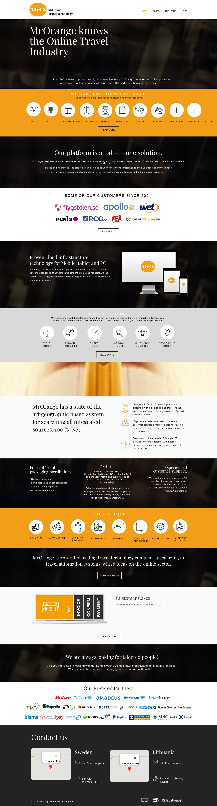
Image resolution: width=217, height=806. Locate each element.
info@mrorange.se (164, 665)
